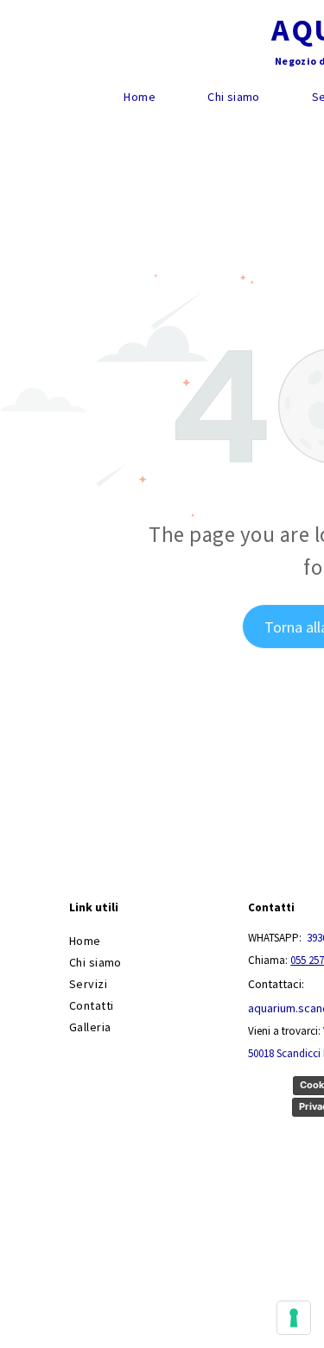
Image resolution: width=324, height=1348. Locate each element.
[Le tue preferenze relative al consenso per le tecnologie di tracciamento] (293, 1317)
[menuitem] (139, 97)
